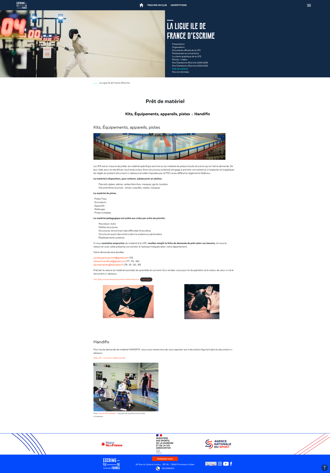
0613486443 (167, 468)
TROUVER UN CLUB (157, 5)
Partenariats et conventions (185, 53)
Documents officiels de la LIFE (186, 50)
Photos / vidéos (179, 59)
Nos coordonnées (180, 72)
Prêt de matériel (180, 68)
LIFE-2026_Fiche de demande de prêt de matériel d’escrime (116, 279)
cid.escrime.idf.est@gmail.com (109, 261)
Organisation (178, 47)
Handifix (202, 113)
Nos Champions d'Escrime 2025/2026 (190, 62)
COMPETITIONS (179, 5)
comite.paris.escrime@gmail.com (111, 257)
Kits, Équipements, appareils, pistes (157, 113)
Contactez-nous (165, 458)
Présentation (178, 44)
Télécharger (146, 279)
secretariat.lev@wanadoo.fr (108, 264)
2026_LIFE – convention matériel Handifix (109, 358)
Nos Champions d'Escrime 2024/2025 (190, 65)
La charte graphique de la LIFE (186, 56)
